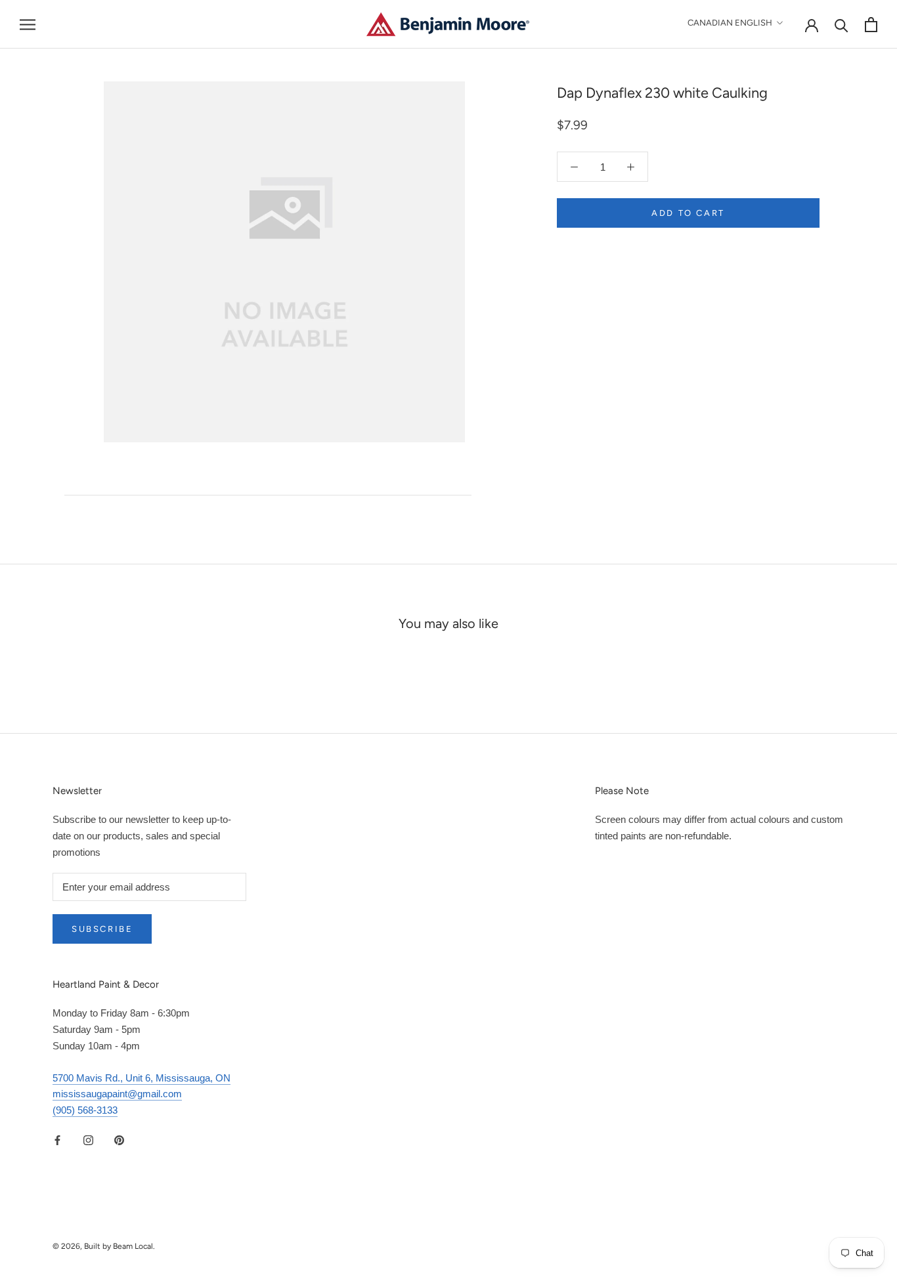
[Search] (841, 25)
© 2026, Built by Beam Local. (104, 1246)
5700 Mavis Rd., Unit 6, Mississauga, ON (141, 1077)
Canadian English (730, 23)
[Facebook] (57, 1140)
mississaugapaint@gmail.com (117, 1093)
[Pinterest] (119, 1140)
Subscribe (102, 929)
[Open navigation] (27, 24)
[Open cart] (871, 24)
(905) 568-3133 (85, 1110)
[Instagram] (88, 1140)
